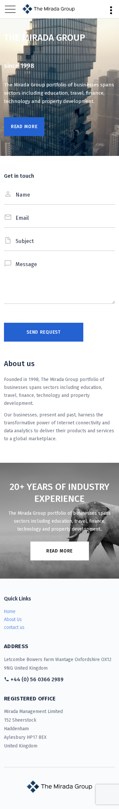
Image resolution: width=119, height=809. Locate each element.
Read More (24, 126)
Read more (59, 551)
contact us (14, 627)
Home (10, 611)
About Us (13, 619)
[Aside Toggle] (111, 9)
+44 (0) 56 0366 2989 (37, 679)
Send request (43, 332)
